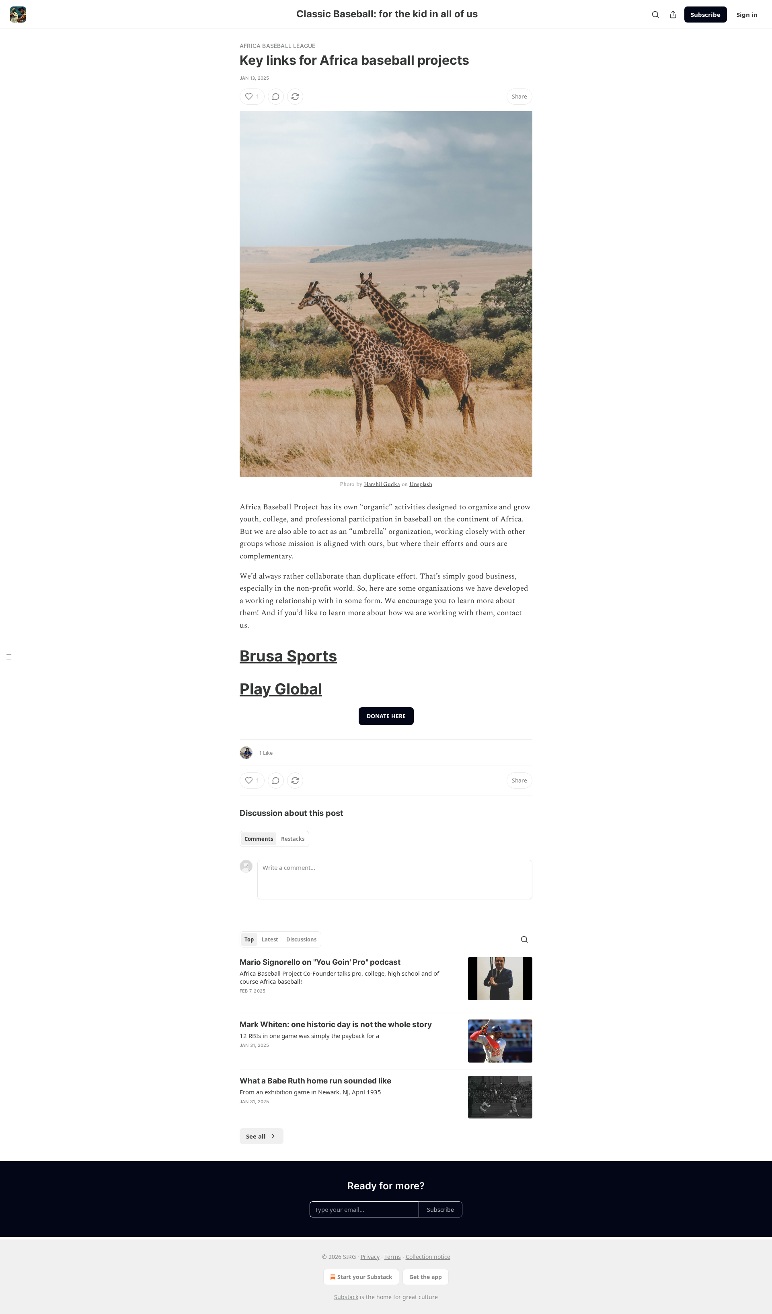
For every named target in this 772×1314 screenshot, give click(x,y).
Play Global (281, 689)
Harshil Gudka (382, 484)
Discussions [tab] (301, 939)
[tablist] (274, 839)
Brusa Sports (288, 656)
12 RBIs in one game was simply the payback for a (309, 1036)
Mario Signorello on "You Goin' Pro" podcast (320, 962)
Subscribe (706, 14)
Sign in (747, 14)
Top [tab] (249, 939)
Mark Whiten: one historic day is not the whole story (336, 1024)
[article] (386, 981)
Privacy (370, 1256)
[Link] (228, 655)
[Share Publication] (673, 14)
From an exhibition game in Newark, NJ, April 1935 (310, 1092)
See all (256, 1136)
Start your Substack (364, 1277)
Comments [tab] (258, 838)
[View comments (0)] (276, 97)
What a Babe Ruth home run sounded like (315, 1080)
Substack (346, 1297)
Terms (392, 1256)
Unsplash (420, 484)
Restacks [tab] (292, 838)
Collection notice (428, 1256)
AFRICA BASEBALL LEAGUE (277, 45)
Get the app (425, 1277)
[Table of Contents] (8, 657)
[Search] (655, 14)
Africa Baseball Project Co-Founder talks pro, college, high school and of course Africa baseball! (339, 977)
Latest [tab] (270, 939)
